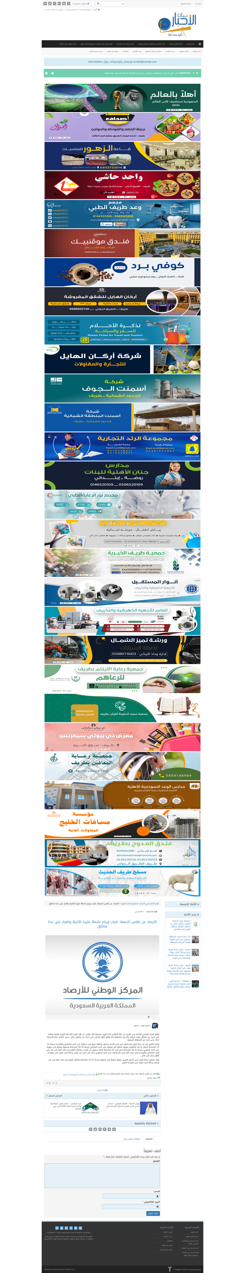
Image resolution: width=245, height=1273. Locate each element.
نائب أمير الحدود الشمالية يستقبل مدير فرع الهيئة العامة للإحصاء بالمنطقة (179, 939)
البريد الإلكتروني (151, 1202)
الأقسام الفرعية (166, 1227)
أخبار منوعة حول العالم (68, 43)
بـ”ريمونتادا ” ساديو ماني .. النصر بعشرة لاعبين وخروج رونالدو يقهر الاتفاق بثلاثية (178, 984)
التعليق (156, 1161)
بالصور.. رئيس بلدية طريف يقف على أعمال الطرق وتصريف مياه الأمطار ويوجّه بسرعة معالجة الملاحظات (178, 969)
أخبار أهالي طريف (175, 43)
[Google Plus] (59, 4)
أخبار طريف (190, 43)
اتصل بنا (198, 3)
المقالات (125, 51)
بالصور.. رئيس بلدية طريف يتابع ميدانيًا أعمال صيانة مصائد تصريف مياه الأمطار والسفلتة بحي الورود (129, 73)
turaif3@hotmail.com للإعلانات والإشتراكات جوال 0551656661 (122, 61)
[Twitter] (50, 4)
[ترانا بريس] (170, 1269)
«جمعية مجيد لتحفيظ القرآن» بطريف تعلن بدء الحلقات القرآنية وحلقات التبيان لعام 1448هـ (180, 925)
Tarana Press (59, 1269)
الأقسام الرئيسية (192, 1227)
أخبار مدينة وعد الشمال (125, 43)
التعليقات (149, 1139)
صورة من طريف (112, 51)
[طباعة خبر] (149, 1017)
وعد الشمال (137, 51)
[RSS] (45, 4)
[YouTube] (64, 4)
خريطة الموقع (186, 3)
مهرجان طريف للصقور (153, 51)
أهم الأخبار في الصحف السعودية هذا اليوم (96, 43)
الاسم (156, 1191)
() (47, 1083)
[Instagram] (69, 4)
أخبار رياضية (197, 51)
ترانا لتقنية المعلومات (182, 1269)
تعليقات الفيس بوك (131, 1139)
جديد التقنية (170, 51)
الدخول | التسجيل (80, 3)
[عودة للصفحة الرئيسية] (176, 27)
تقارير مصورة (183, 51)
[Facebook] (55, 4)
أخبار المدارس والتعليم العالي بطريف (151, 43)
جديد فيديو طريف (96, 51)
